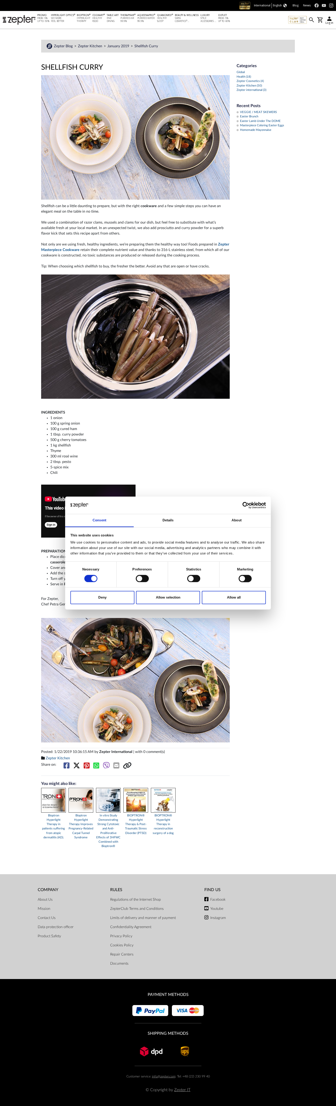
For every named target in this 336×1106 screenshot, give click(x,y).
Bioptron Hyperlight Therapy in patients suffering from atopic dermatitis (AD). (53, 826)
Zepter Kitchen (90, 46)
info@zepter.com (163, 1076)
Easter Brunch (249, 116)
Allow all (234, 597)
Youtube (216, 909)
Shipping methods (168, 1033)
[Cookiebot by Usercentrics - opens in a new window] (246, 505)
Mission (44, 909)
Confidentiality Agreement (130, 927)
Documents (119, 963)
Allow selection (168, 597)
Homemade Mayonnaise (255, 130)
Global (241, 72)
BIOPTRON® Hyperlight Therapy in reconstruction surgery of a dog (163, 824)
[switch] (142, 578)
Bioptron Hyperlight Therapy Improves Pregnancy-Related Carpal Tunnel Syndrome (81, 826)
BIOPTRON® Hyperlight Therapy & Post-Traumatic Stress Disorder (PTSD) (136, 824)
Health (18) (244, 76)
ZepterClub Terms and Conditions (137, 909)
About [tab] (237, 520)
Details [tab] (168, 520)
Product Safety (49, 936)
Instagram (218, 918)
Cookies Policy (121, 945)
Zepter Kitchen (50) (249, 85)
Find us (212, 890)
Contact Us (47, 918)
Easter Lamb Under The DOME (260, 121)
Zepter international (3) (251, 90)
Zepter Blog (64, 46)
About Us (45, 899)
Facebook (218, 899)
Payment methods (168, 995)
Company (48, 890)
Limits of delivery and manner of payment (143, 918)
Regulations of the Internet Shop (135, 899)
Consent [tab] (99, 520)
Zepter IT (182, 1090)
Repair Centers (121, 954)
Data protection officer (56, 927)
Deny (102, 597)
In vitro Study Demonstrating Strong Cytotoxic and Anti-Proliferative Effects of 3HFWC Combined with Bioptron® (108, 830)
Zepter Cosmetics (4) (250, 81)
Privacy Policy (121, 936)
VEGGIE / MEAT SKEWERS (258, 112)
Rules (116, 890)
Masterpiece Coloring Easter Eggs (262, 125)
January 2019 (118, 46)
